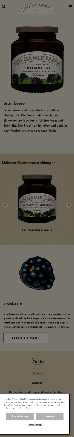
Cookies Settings (35, 424)
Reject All (50, 416)
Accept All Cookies (20, 416)
